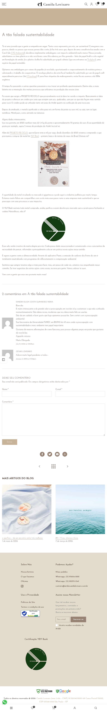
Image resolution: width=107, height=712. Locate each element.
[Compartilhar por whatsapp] (64, 454)
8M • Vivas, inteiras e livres (67, 538)
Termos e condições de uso (32, 607)
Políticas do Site (28, 602)
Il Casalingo (32, 76)
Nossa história (27, 572)
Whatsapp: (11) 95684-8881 (67, 577)
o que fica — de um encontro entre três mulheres (22, 538)
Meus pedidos (62, 572)
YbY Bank (35, 136)
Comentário (7, 402)
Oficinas (24, 581)
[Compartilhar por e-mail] (57, 454)
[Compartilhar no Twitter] (49, 454)
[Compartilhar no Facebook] (42, 454)
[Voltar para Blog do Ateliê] (53, 467)
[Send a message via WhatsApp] (4, 702)
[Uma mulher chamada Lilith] (67, 467)
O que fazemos (27, 577)
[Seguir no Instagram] (22, 586)
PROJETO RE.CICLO (19, 133)
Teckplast (91, 60)
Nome (5, 389)
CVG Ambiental (17, 53)
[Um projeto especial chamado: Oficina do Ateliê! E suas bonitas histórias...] (40, 467)
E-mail (59, 389)
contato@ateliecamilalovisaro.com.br (72, 586)
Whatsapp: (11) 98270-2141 (67, 581)
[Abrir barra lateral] (3, 359)
